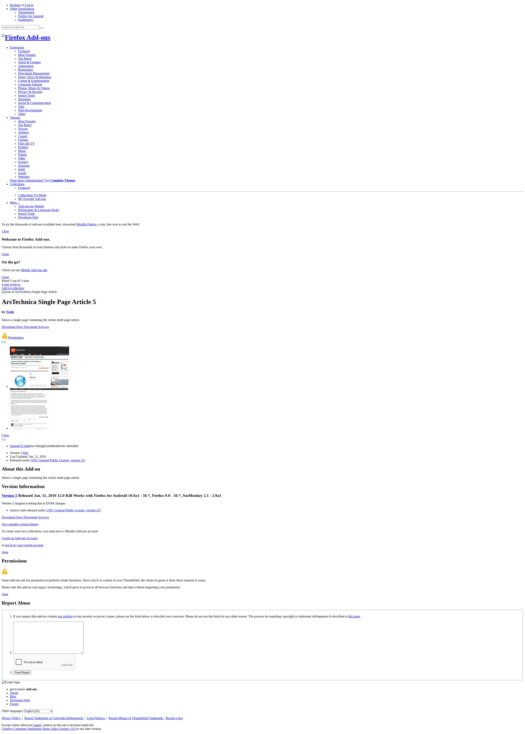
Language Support (30, 84)
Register (15, 5)
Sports (22, 173)
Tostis (10, 312)
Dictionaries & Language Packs (38, 210)
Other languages (12, 711)
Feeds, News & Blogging (34, 77)
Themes (15, 117)
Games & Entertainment (33, 80)
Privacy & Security (30, 92)
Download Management (33, 73)
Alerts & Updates (29, 62)
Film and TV (26, 143)
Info (25, 453)
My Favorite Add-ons (32, 199)
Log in (29, 5)
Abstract (23, 132)
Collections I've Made (32, 195)
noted (37, 725)
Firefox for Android (30, 16)
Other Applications (22, 8)
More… (15, 202)
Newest (22, 128)
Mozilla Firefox (86, 224)
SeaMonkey (26, 20)
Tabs (21, 106)
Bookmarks (25, 69)
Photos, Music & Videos (34, 88)
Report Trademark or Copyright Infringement (54, 718)
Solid (21, 169)
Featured (24, 51)
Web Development (30, 110)
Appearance (26, 66)
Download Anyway (36, 327)
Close (5, 231)
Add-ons (37, 37)
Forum (14, 704)
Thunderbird (26, 12)
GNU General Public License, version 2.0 (58, 460)
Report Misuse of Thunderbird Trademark (136, 718)
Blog (13, 696)
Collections (17, 184)
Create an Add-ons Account (20, 538)
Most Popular (27, 55)
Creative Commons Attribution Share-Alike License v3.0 (39, 729)
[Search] (42, 28)
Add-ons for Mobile (31, 206)
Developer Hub (28, 217)
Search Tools (26, 95)
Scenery (23, 162)
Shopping (24, 99)
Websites (24, 176)
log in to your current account (24, 545)
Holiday (23, 147)
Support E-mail (20, 446)
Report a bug (174, 718)
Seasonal (24, 165)
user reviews (11, 284)
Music (22, 151)
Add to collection (13, 288)
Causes (22, 136)
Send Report (22, 672)
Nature (22, 154)
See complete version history (20, 524)
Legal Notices (96, 718)
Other (21, 114)
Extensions (17, 47)
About (14, 693)
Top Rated (24, 58)
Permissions (16, 337)
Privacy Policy (11, 718)
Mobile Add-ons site (34, 270)
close (5, 552)
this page (354, 616)
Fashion (23, 140)
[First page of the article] (39, 386)
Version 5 (9, 495)
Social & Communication (34, 103)
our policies (65, 616)
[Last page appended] (39, 428)
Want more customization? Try (42, 180)
